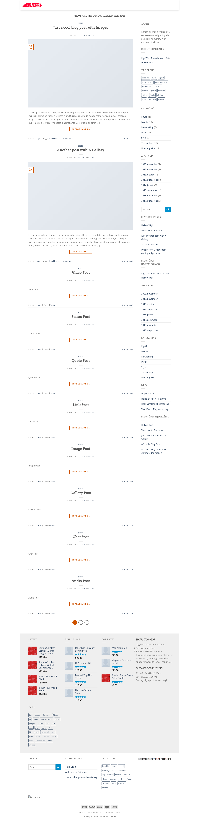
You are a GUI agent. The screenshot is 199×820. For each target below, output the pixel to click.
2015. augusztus (149, 179)
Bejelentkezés (148, 393)
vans (31, 740)
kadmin (91, 35)
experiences (147, 86)
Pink (50, 728)
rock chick (45, 732)
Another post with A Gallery (80, 150)
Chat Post (81, 537)
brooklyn (53, 138)
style (66, 138)
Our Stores (92, 812)
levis (53, 723)
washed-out (40, 740)
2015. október (148, 174)
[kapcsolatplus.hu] (32, 5)
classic (37, 715)
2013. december (149, 190)
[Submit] (148, 5)
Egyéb (144, 116)
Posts (80, 269)
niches (145, 95)
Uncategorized (148, 148)
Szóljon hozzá (127, 138)
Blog (102, 812)
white (50, 740)
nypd (37, 728)
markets (161, 90)
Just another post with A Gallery (153, 237)
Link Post (81, 405)
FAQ (118, 812)
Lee (47, 723)
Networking (147, 127)
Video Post (81, 272)
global (153, 90)
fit (30, 719)
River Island (34, 732)
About (82, 812)
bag (30, 715)
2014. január (147, 185)
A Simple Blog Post (150, 244)
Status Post (80, 316)
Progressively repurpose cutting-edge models (154, 251)
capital (161, 78)
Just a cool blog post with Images (80, 27)
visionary (152, 99)
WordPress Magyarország (154, 409)
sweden (46, 736)
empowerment (161, 82)
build (154, 78)
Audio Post (80, 581)
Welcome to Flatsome (152, 230)
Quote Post (81, 360)
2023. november (149, 164)
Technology (147, 143)
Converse (46, 715)
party (44, 728)
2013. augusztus (149, 200)
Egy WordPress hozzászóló (155, 58)
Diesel (55, 715)
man (31, 728)
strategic (160, 95)
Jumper (32, 723)
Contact (110, 812)
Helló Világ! (147, 62)
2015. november (149, 169)
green (35, 719)
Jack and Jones (47, 719)
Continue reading (81, 129)
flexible (145, 90)
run (53, 732)
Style (80, 23)
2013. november (149, 195)
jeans (57, 719)
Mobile (144, 122)
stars (38, 736)
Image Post (80, 449)
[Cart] (174, 5)
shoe (31, 736)
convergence (147, 82)
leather (40, 723)
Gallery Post (81, 493)
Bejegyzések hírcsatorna (153, 398)
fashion (60, 138)
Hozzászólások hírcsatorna (155, 403)
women (72, 138)
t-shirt (54, 736)
